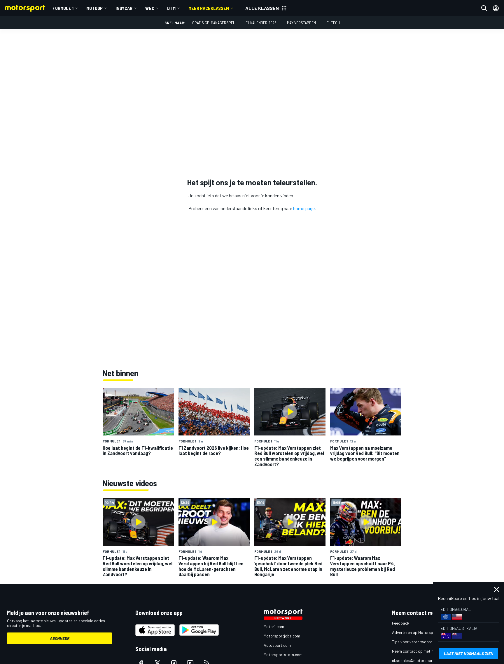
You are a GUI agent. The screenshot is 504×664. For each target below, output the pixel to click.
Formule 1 (63, 8)
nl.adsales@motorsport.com (417, 660)
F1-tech (333, 22)
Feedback (400, 623)
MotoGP (94, 8)
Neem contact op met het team (419, 651)
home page (304, 208)
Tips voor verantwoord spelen (418, 641)
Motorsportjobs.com (282, 635)
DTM (171, 8)
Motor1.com (274, 626)
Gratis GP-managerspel (213, 22)
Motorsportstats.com (283, 654)
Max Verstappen (301, 22)
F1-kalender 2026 (261, 22)
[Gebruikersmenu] (496, 8)
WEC (149, 8)
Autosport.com (277, 645)
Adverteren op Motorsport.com (419, 632)
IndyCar (124, 8)
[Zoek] (484, 8)
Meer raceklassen (208, 8)
